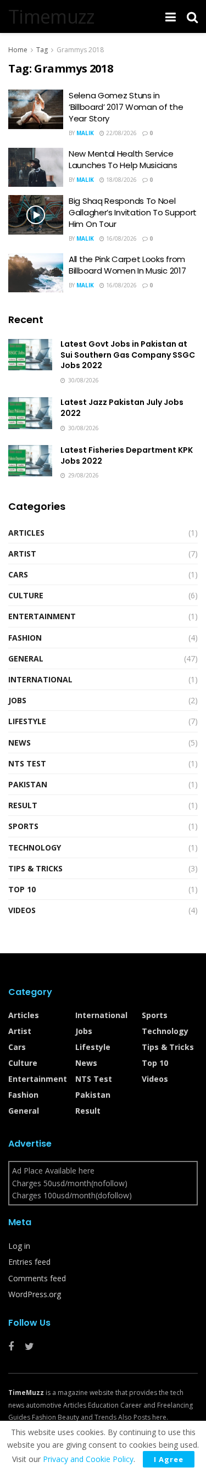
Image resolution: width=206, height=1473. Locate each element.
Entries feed (29, 1262)
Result (22, 805)
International (40, 679)
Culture (25, 595)
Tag (42, 49)
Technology (34, 847)
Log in (19, 1246)
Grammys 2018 (80, 49)
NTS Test (27, 763)
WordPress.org (34, 1294)
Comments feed (37, 1278)
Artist (22, 553)
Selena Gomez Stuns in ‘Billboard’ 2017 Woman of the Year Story (126, 107)
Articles (26, 532)
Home (17, 49)
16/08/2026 (120, 238)
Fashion (25, 637)
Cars (18, 574)
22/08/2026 (120, 133)
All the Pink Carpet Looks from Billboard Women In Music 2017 (127, 264)
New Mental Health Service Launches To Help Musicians (123, 159)
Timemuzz (51, 16)
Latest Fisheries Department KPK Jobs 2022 (126, 455)
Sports (23, 826)
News (19, 742)
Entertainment (42, 616)
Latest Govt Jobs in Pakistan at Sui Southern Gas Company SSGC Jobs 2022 (127, 354)
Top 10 (22, 889)
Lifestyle (27, 721)
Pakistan (27, 784)
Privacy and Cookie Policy (88, 1459)
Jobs (17, 700)
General (25, 658)
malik (85, 133)
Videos (22, 910)
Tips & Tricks (35, 868)
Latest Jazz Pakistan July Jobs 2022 (121, 408)
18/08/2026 (120, 180)
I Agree (168, 1459)
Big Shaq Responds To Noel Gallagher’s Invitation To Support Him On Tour (133, 212)
